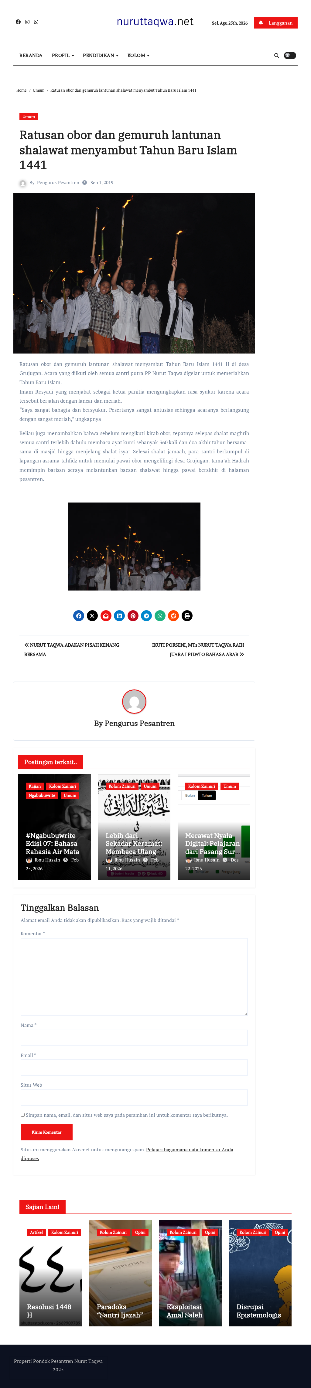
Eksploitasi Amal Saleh (185, 1310)
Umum (28, 116)
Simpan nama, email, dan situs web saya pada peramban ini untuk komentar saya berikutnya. (127, 1115)
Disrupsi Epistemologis (259, 1310)
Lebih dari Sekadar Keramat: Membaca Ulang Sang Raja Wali (134, 847)
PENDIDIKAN (99, 55)
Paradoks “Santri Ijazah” (120, 1310)
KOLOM (137, 55)
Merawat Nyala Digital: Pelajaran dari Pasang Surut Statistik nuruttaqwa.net (213, 851)
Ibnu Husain (48, 860)
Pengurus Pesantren (58, 182)
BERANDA (31, 55)
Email (28, 1055)
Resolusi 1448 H (49, 1310)
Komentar (33, 933)
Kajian (35, 786)
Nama (28, 1025)
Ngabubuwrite (42, 795)
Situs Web (31, 1085)
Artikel (36, 1232)
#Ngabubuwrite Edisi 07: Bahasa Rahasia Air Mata (52, 843)
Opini (140, 1232)
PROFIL (61, 55)
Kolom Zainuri (62, 786)
